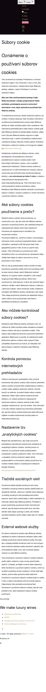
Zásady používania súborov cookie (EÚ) (19, 620)
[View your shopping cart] (23, 27)
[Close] (0, 643)
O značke (25, 9)
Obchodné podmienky (12, 614)
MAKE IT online (28, 634)
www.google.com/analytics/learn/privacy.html (19, 470)
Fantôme (25, 22)
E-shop (24, 16)
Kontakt (25, 19)
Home (24, 6)
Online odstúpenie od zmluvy (15, 624)
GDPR (6, 617)
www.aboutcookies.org (12, 148)
